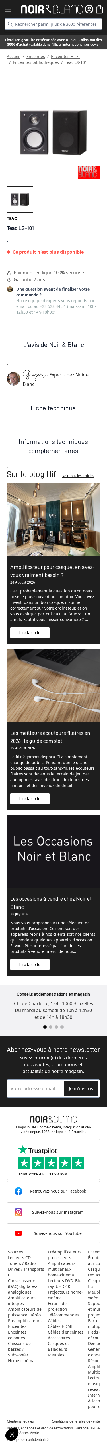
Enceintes (35, 56)
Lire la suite (29, 632)
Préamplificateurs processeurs (64, 1254)
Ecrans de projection (57, 1306)
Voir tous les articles (78, 475)
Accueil (13, 56)
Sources (15, 1252)
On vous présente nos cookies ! (34, 1415)
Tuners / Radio (22, 1263)
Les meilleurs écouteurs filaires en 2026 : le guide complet (50, 737)
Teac (12, 218)
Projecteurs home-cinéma (65, 1294)
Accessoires (59, 1337)
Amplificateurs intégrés (22, 1300)
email (21, 306)
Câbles (54, 1320)
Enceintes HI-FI (65, 56)
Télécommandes (63, 1315)
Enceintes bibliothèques (36, 62)
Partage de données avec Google (36, 1410)
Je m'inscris (81, 1088)
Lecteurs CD (19, 1257)
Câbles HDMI (60, 1326)
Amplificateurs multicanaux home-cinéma (61, 1269)
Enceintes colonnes (17, 1334)
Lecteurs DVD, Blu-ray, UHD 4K (65, 1283)
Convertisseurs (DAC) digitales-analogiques (22, 1286)
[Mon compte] (89, 9)
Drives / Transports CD (26, 1272)
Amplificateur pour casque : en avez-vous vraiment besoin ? (52, 571)
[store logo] (51, 9)
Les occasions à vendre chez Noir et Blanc (51, 903)
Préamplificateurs (25, 1320)
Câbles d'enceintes (65, 1332)
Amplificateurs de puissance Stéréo (25, 1312)
